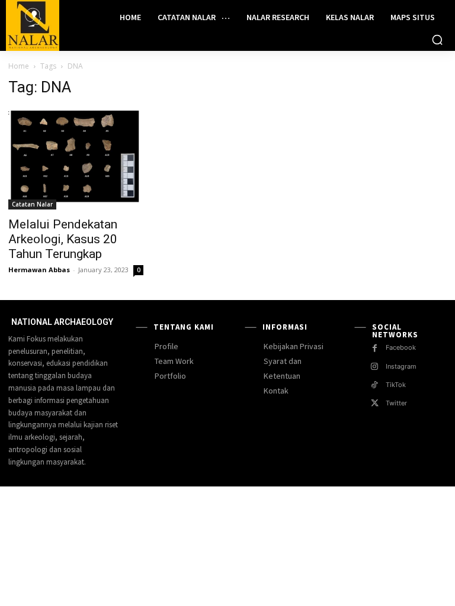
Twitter (396, 403)
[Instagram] (374, 366)
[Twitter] (374, 403)
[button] (437, 40)
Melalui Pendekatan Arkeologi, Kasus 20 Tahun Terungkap (62, 239)
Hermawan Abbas (39, 269)
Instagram (401, 366)
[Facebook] (374, 348)
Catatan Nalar (32, 204)
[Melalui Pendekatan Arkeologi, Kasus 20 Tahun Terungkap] (75, 158)
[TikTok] (374, 385)
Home (18, 66)
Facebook (401, 347)
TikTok (396, 385)
